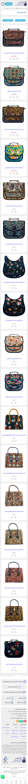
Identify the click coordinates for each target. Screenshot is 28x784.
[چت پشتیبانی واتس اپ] (2, 777)
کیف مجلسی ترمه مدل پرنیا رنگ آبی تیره (14, 244)
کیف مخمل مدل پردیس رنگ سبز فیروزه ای (14, 168)
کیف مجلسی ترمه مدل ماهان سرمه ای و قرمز (14, 588)
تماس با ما (7, 733)
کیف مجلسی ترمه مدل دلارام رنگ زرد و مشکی (14, 129)
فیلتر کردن (20, 20)
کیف (13, 8)
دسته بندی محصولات (19, 8)
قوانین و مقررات (5, 727)
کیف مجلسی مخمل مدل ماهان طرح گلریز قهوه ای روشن (14, 435)
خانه (26, 8)
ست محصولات (14, 733)
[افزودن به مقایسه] (14, 59)
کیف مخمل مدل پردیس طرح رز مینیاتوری (14, 397)
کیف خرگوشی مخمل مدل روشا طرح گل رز (14, 320)
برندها (16, 727)
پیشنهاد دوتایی (14, 736)
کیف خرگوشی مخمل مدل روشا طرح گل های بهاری (14, 282)
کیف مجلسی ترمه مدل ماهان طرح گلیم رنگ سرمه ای (14, 473)
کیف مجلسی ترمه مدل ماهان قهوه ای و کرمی (14, 511)
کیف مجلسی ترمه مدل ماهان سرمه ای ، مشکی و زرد (14, 626)
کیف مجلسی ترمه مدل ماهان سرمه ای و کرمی (14, 550)
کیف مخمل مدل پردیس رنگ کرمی (14, 359)
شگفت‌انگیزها (15, 730)
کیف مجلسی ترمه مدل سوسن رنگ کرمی (14, 206)
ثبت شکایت (23, 736)
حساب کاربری (23, 727)
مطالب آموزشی (23, 733)
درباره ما (7, 730)
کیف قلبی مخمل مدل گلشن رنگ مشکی (14, 664)
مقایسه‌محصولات (22, 730)
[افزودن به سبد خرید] (17, 59)
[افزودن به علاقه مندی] (11, 59)
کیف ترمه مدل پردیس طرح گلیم (14, 91)
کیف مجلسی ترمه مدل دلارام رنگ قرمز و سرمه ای (14, 53)
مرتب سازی (8, 20)
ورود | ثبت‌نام (8, 4)
